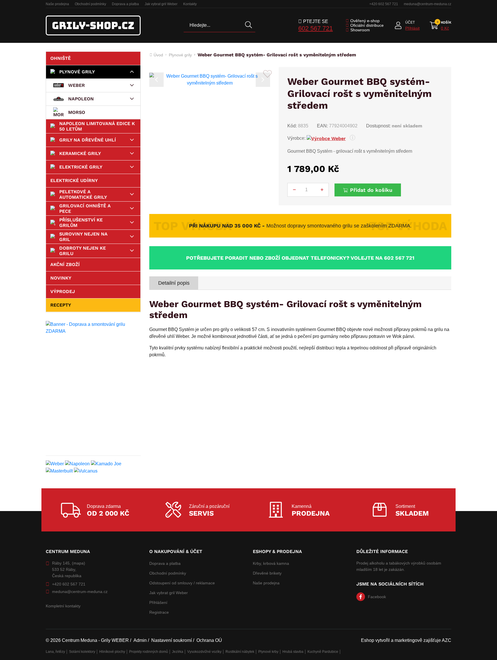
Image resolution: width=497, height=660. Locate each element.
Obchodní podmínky (90, 4)
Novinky (60, 278)
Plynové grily (77, 71)
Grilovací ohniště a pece (85, 208)
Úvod (158, 55)
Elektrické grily (80, 167)
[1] (248, 25)
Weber (76, 85)
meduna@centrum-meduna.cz (427, 4)
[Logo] (93, 25)
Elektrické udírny (74, 180)
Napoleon (81, 99)
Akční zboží (65, 264)
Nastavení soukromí (171, 640)
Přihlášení (158, 602)
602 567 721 (315, 28)
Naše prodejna (57, 4)
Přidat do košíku (371, 190)
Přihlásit (412, 28)
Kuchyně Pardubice (322, 652)
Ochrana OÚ (209, 640)
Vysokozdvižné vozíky (204, 652)
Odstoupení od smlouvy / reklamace (182, 583)
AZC (446, 640)
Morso (76, 112)
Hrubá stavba (292, 652)
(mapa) (78, 563)
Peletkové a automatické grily (83, 194)
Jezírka (177, 652)
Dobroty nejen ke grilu (82, 250)
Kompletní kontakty (63, 606)
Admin (140, 640)
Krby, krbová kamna (271, 563)
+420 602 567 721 (383, 4)
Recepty (60, 305)
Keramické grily (80, 153)
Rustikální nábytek (239, 652)
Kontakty (190, 4)
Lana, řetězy (55, 652)
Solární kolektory (82, 652)
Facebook (377, 596)
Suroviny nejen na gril (83, 236)
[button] (156, 79)
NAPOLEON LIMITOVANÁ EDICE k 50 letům (97, 126)
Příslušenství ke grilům (81, 222)
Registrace (159, 612)
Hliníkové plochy (112, 652)
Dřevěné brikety (267, 573)
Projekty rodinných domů (148, 652)
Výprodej (62, 291)
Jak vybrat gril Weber (161, 4)
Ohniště (60, 58)
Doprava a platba (125, 4)
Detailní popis (174, 283)
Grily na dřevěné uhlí (87, 140)
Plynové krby (268, 652)
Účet (410, 22)
